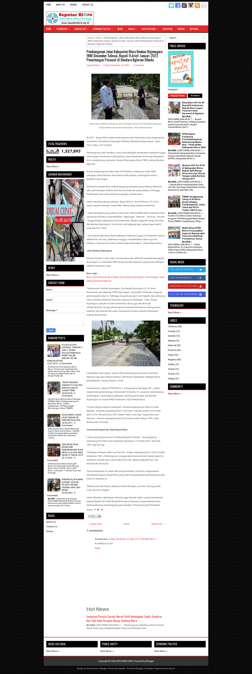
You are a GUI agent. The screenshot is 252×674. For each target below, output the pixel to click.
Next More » (53, 166)
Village (171, 378)
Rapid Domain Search (165, 668)
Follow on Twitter (181, 269)
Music (120, 29)
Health (132, 29)
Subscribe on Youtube (183, 286)
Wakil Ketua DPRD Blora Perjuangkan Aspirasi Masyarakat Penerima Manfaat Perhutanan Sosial (193, 233)
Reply (97, 548)
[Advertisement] (65, 86)
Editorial (194, 29)
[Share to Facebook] (99, 516)
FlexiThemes (92, 668)
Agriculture (81, 29)
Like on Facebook (180, 278)
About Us (60, 4)
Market (171, 340)
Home (48, 4)
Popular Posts (177, 95)
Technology (63, 29)
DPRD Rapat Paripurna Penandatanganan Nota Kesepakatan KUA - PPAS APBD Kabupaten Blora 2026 (194, 141)
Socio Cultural (149, 29)
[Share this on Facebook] (94, 509)
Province (172, 350)
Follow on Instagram (183, 294)
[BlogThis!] (93, 516)
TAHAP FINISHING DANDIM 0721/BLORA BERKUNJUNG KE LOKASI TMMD (72, 386)
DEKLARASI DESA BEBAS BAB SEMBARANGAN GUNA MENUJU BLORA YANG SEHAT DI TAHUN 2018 (72, 449)
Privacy (73, 4)
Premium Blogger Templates (140, 668)
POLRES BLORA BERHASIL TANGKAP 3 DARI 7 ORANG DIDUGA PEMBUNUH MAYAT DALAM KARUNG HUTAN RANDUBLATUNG (64, 353)
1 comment (138, 65)
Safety (171, 364)
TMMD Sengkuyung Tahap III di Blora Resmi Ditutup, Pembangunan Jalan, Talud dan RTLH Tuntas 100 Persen (193, 203)
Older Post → (157, 524)
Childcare (172, 326)
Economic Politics (103, 29)
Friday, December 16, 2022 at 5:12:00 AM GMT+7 (132, 539)
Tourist (171, 373)
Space (171, 369)
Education (167, 29)
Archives (195, 95)
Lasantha (121, 668)
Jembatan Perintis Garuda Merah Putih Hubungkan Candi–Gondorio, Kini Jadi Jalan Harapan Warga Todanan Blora (124, 618)
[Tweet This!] (98, 509)
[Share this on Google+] (102, 509)
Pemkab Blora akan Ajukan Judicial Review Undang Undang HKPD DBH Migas (72, 484)
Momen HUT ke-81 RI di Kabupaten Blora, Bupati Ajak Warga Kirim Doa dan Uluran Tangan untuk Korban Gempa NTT (193, 172)
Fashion (181, 29)
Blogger (150, 661)
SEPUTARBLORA (124, 661)
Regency (172, 359)
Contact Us (87, 4)
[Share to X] (96, 516)
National (172, 345)
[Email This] (90, 516)
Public (99, 38)
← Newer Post (95, 524)
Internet (171, 336)
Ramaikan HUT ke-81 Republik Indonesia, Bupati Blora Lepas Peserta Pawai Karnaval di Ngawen (193, 108)
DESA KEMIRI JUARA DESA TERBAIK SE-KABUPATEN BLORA (71, 417)
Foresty (171, 331)
